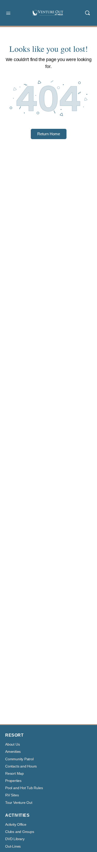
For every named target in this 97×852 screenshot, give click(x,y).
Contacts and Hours (21, 766)
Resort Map (14, 773)
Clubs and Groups (19, 831)
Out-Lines (13, 846)
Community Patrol (19, 759)
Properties (13, 780)
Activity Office (15, 824)
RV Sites (12, 795)
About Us (12, 744)
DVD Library (15, 839)
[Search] (87, 13)
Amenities (13, 751)
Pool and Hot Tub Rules (24, 788)
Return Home (48, 134)
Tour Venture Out (18, 802)
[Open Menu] (8, 12)
